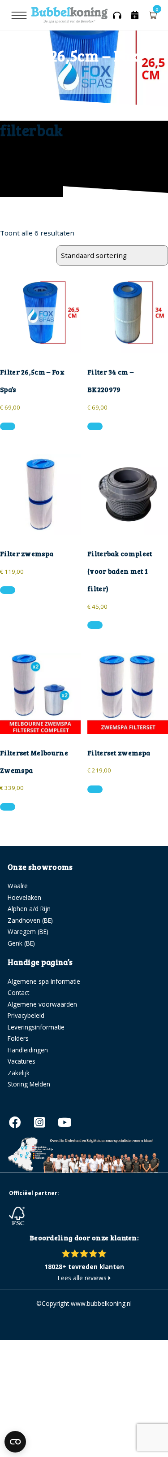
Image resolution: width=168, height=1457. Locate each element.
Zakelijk (19, 1073)
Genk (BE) (21, 943)
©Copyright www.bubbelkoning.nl (84, 1303)
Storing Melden (29, 1084)
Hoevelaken (24, 897)
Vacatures (21, 1061)
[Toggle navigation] (19, 15)
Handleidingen (28, 1050)
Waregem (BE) (28, 931)
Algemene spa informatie (44, 981)
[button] (7, 426)
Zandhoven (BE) (30, 920)
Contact (18, 992)
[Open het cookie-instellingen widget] (15, 1442)
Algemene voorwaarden (42, 1004)
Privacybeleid (26, 1015)
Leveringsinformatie (36, 1027)
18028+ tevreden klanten (84, 1266)
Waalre (18, 885)
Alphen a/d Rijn (29, 908)
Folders (18, 1038)
